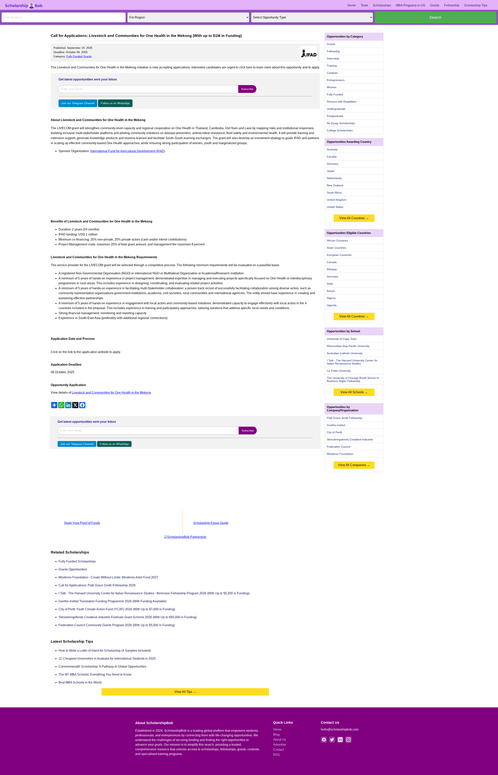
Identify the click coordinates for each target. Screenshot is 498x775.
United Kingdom (336, 199)
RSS (276, 754)
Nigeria (331, 298)
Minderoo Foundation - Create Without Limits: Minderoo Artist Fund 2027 (108, 577)
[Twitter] (332, 740)
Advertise (279, 744)
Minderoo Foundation (340, 453)
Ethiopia (332, 269)
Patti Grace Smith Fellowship (344, 417)
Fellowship (451, 5)
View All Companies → (354, 465)
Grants (434, 5)
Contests (332, 72)
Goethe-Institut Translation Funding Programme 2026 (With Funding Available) (113, 601)
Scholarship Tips (475, 5)
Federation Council (338, 446)
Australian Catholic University (345, 353)
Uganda (332, 305)
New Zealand (335, 185)
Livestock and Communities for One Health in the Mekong (111, 392)
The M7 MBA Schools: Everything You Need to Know (95, 674)
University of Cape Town (342, 338)
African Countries (337, 240)
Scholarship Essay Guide (210, 523)
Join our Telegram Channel (78, 103)
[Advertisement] (167, 184)
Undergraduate (336, 108)
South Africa (334, 192)
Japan (330, 171)
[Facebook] (324, 740)
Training (332, 65)
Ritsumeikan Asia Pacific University (348, 346)
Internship (333, 58)
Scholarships (382, 5)
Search (436, 17)
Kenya (331, 290)
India (330, 283)
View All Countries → (354, 218)
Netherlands (334, 178)
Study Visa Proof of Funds (82, 523)
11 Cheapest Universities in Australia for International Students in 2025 (107, 658)
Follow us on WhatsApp (115, 103)
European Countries (339, 254)
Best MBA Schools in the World (80, 682)
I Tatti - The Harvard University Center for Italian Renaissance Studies (352, 362)
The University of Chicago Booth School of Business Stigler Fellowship (353, 379)
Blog (276, 734)
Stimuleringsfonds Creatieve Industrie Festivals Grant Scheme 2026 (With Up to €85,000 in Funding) (128, 617)
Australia (332, 149)
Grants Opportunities (73, 569)
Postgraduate (335, 116)
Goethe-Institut (336, 425)
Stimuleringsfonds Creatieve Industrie (350, 439)
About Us (279, 739)
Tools (364, 5)
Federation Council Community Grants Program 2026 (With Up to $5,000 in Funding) (117, 625)
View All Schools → (354, 392)
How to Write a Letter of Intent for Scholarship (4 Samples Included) (105, 650)
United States (335, 206)
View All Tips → (185, 691)
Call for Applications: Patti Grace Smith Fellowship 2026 (97, 585)
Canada (332, 156)
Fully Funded (74, 56)
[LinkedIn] (340, 740)
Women (331, 87)
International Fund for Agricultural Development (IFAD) (127, 151)
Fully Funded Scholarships (77, 561)
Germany (332, 163)
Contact (278, 749)
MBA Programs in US (410, 5)
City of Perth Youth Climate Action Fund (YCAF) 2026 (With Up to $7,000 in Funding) (117, 609)
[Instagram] (348, 740)
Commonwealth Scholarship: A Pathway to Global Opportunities (102, 666)
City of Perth (334, 432)
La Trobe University (339, 370)
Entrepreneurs (336, 80)
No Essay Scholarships (341, 123)
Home (351, 5)
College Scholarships (340, 130)
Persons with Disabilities (341, 101)
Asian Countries (336, 247)
